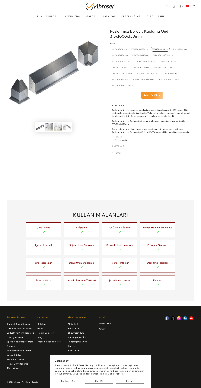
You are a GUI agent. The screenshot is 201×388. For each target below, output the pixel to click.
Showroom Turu (76, 332)
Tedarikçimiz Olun (77, 341)
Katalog (41, 324)
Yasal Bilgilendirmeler (49, 341)
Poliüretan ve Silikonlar (19, 350)
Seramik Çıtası (14, 354)
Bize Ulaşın (74, 350)
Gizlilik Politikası (116, 373)
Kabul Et (99, 381)
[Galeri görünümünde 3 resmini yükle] (58, 127)
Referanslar (74, 328)
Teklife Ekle (152, 95)
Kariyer (72, 346)
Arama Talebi (105, 323)
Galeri (40, 328)
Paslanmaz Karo (15, 359)
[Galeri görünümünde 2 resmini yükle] (49, 127)
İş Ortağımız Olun (77, 337)
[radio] (119, 49)
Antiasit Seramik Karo (18, 324)
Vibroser (17, 382)
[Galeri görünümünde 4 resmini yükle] (67, 127)
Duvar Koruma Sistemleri (20, 328)
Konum (102, 329)
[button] (167, 6)
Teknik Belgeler (45, 332)
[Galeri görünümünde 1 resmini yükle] (40, 127)
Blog (39, 337)
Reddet (129, 381)
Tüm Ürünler (13, 368)
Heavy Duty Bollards (17, 363)
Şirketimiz (73, 324)
